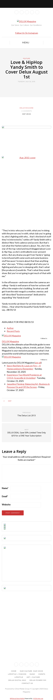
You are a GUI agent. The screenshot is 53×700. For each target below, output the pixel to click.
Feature (26, 58)
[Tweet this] (24, 87)
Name (5, 488)
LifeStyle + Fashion (17, 674)
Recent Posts (13, 331)
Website (6, 504)
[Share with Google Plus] (28, 87)
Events (42, 674)
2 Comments (26, 111)
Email (5, 496)
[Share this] (21, 87)
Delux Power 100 (38, 680)
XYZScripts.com (38, 698)
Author (10, 328)
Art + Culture (33, 677)
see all (38, 362)
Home (13, 671)
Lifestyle (19, 677)
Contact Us (27, 683)
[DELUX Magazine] (11, 335)
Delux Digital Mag (17, 680)
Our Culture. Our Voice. (32, 671)
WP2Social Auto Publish (17, 698)
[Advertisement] (22, 564)
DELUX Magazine (26, 108)
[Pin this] (31, 87)
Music (32, 674)
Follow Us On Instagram (26, 33)
